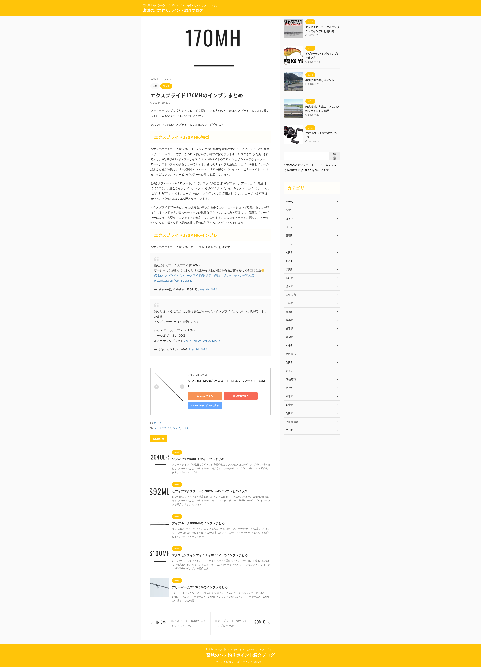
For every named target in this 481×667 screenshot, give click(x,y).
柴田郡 (289, 362)
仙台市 (289, 243)
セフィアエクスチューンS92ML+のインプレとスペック (209, 491)
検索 (334, 156)
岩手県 (289, 328)
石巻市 (289, 404)
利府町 (289, 260)
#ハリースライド (190, 275)
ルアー (289, 210)
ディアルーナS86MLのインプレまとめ (198, 523)
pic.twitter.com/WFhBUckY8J (173, 280)
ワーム (289, 227)
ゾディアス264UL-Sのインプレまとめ (198, 459)
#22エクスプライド (166, 275)
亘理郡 (289, 235)
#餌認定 (206, 275)
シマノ (176, 428)
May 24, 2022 (198, 349)
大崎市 (289, 303)
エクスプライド (162, 428)
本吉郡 (289, 345)
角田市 (289, 413)
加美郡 (289, 269)
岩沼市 (289, 337)
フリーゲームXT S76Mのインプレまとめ (200, 587)
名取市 (289, 277)
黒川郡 (289, 430)
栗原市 (289, 370)
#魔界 (217, 275)
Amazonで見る (205, 396)
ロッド (157, 423)
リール (289, 201)
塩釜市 (289, 286)
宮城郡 (289, 311)
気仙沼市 (291, 379)
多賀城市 (291, 294)
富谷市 (289, 320)
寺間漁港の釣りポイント (319, 80)
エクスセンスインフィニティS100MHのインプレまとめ (210, 555)
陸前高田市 (292, 421)
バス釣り (186, 428)
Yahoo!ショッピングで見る (205, 405)
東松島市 (291, 354)
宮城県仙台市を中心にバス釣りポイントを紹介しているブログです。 (240, 649)
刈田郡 (289, 252)
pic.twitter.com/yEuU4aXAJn (203, 340)
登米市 (289, 396)
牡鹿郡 (289, 387)
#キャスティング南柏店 (239, 275)
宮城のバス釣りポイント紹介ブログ (173, 10)
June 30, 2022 (207, 289)
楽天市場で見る (241, 396)
